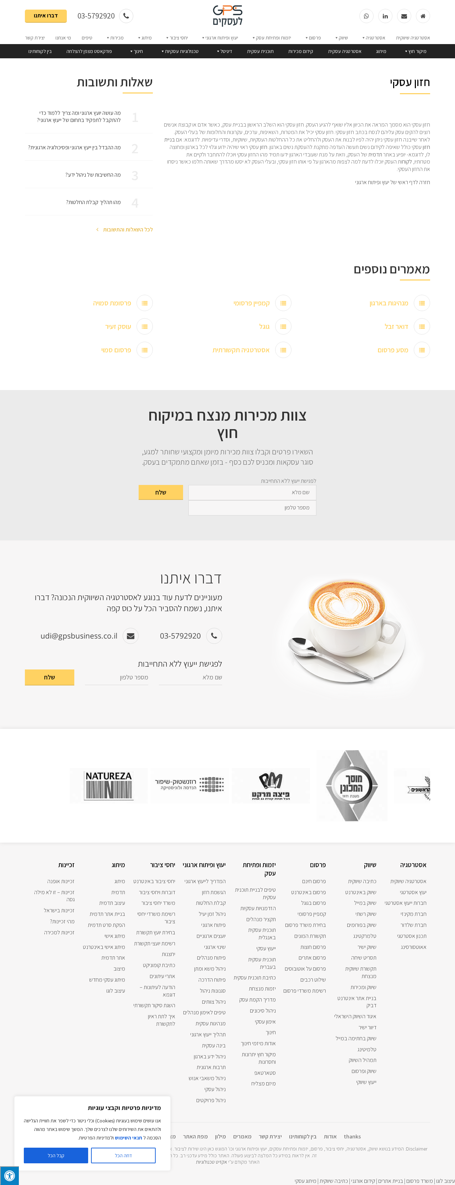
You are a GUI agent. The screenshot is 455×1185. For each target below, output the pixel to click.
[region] (92, 1133)
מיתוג (146, 37)
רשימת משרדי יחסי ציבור (156, 917)
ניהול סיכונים (263, 1010)
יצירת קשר (35, 37)
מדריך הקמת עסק (257, 999)
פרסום (315, 37)
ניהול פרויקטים (211, 1100)
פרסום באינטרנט (308, 892)
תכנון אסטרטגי (412, 936)
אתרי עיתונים (162, 976)
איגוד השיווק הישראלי (355, 1016)
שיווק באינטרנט (360, 892)
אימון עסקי (265, 1021)
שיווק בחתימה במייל (356, 1038)
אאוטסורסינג (414, 947)
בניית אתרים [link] (390, 1181)
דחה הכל (123, 1155)
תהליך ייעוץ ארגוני (208, 1034)
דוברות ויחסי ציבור (157, 892)
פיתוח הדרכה (212, 979)
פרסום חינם (314, 881)
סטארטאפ (265, 1073)
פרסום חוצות (313, 947)
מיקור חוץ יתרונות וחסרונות (259, 1058)
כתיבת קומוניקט (159, 965)
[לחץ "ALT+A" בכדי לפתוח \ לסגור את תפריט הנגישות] (9, 1175)
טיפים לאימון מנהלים (204, 1012)
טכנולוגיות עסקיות (182, 51)
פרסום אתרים (312, 957)
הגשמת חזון (214, 892)
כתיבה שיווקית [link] (334, 1181)
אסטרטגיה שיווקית (413, 37)
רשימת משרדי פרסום (304, 990)
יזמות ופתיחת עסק (273, 37)
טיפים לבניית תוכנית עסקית (255, 893)
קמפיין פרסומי (252, 303)
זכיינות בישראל (59, 910)
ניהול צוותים (214, 1001)
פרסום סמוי (116, 349)
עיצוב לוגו (115, 990)
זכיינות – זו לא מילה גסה (54, 895)
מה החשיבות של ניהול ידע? (93, 174)
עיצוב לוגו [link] (445, 1181)
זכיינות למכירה (59, 932)
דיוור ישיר (367, 1027)
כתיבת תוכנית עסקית (255, 977)
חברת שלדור (414, 925)
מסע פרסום (393, 349)
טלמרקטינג (364, 936)
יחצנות (168, 954)
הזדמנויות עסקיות (258, 908)
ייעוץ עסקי (266, 948)
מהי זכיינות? (62, 921)
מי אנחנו (63, 37)
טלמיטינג (367, 1049)
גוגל (264, 326)
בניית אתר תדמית (107, 914)
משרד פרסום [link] (419, 1181)
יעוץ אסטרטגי (413, 892)
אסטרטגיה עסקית (345, 51)
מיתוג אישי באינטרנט (104, 947)
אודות (330, 1136)
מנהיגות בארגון (389, 303)
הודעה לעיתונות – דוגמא (157, 990)
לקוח (407, 161)
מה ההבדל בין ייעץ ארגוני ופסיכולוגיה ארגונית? (74, 147)
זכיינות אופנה (61, 881)
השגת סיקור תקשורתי (154, 1005)
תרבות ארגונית (211, 1067)
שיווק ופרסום (364, 1071)
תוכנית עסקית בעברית (262, 963)
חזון (263, 147)
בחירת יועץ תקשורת (155, 932)
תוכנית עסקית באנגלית (262, 933)
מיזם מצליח (263, 1083)
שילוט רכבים (313, 979)
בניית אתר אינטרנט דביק (356, 1001)
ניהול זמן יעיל (212, 914)
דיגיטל (226, 51)
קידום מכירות (300, 51)
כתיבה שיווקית (362, 881)
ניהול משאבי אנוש (207, 1078)
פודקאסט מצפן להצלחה (89, 51)
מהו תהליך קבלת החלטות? (93, 202)
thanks (352, 1136)
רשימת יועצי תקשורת (154, 943)
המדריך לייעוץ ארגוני (205, 881)
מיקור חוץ (417, 51)
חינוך (138, 51)
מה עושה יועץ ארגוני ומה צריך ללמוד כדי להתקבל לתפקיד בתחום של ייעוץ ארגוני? (79, 116)
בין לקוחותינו (40, 51)
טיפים (87, 37)
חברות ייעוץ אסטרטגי (406, 903)
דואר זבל (396, 326)
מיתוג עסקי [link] (305, 1181)
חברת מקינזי (414, 914)
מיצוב (119, 968)
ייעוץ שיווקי (366, 1082)
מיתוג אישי (115, 936)
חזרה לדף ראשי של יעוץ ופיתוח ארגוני (392, 182)
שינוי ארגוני (215, 947)
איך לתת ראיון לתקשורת (161, 1020)
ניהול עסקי (215, 1089)
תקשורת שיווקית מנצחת (360, 972)
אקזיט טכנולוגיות (211, 1162)
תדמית (375, 154)
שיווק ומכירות (363, 987)
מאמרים (242, 1136)
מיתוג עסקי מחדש (107, 979)
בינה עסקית (214, 1045)
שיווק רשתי (365, 914)
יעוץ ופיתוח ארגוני (221, 37)
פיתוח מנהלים (211, 957)
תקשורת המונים (310, 936)
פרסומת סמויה (112, 303)
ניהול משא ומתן (210, 968)
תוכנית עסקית (260, 51)
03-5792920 (96, 16)
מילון (220, 1136)
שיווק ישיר (367, 947)
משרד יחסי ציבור (158, 903)
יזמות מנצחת (262, 988)
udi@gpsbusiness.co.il (79, 636)
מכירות (117, 37)
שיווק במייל (365, 903)
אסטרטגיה (375, 37)
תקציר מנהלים (261, 919)
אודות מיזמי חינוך (258, 1043)
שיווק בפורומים (361, 925)
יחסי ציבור (179, 37)
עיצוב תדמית (112, 903)
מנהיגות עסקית (211, 1023)
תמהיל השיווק (362, 1060)
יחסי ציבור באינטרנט (154, 881)
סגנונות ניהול (213, 990)
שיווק (343, 37)
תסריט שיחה (363, 957)
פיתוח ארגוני (213, 925)
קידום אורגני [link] (363, 1181)
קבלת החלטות (211, 903)
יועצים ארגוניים (211, 936)
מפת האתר (195, 1136)
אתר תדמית (113, 957)
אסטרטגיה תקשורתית (241, 349)
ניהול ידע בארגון (210, 1056)
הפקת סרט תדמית (106, 925)
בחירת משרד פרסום (305, 925)
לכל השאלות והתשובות (127, 229)
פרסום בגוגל (313, 903)
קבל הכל (56, 1155)
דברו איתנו (46, 15)
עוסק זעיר (118, 326)
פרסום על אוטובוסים (305, 968)
